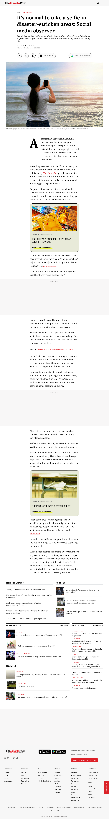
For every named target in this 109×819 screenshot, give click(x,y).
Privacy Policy (79, 807)
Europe (40, 778)
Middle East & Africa (44, 781)
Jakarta (6, 775)
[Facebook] (10, 758)
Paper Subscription (63, 807)
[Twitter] (14, 758)
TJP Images (91, 797)
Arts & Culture (76, 778)
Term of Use (54, 810)
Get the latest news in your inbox (83, 750)
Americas (41, 775)
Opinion (57, 769)
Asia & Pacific (42, 773)
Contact (41, 807)
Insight (56, 778)
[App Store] (45, 751)
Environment (75, 798)
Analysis (57, 781)
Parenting (74, 789)
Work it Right (75, 800)
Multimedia (91, 789)
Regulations (25, 781)
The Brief (57, 784)
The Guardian (50, 173)
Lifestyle (27, 12)
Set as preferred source (82, 56)
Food (73, 792)
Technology (75, 781)
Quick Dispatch (93, 773)
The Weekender (93, 778)
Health (73, 786)
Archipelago (8, 781)
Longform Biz (92, 775)
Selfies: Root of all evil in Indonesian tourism (55, 349)
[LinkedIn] (5, 758)
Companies (25, 778)
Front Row (91, 769)
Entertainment (76, 775)
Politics (6, 773)
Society (6, 778)
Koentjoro (35, 533)
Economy (24, 773)
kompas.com (49, 265)
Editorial (57, 773)
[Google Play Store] (59, 752)
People (73, 784)
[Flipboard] (17, 758)
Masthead (11, 807)
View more (64, 625)
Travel (90, 792)
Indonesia (8, 769)
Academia (57, 786)
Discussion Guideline (94, 807)
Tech (22, 775)
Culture (74, 769)
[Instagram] (8, 758)
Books (73, 795)
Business (24, 769)
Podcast (57, 792)
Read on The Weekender (41, 247)
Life (18, 12)
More (90, 782)
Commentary (58, 775)
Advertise (50, 807)
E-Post (90, 786)
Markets (24, 784)
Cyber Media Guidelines (26, 807)
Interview (57, 789)
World (40, 769)
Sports (90, 794)
